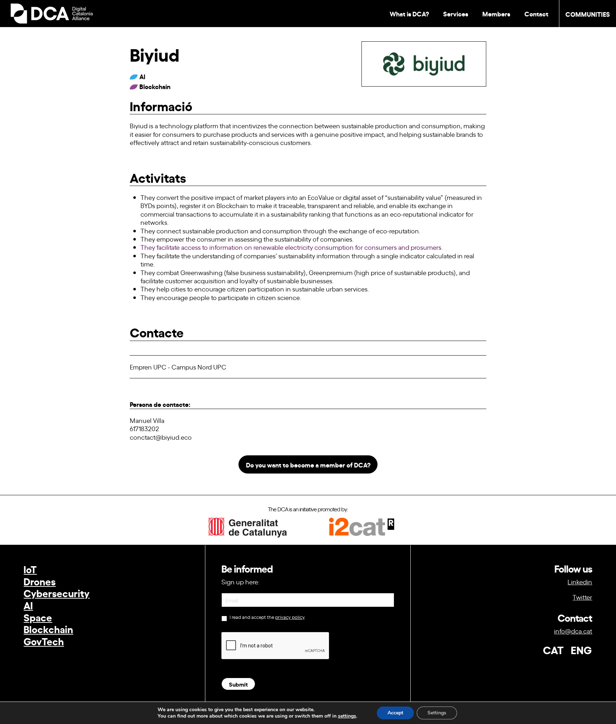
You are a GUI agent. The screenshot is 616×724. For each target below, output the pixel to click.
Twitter (582, 597)
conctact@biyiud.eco (161, 437)
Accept (395, 712)
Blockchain (48, 629)
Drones (40, 581)
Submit (238, 684)
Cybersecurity (56, 593)
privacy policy (289, 617)
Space (38, 617)
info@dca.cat (573, 630)
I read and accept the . (267, 617)
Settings (436, 712)
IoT (30, 569)
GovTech (44, 641)
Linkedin (580, 581)
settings (347, 716)
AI (28, 605)
